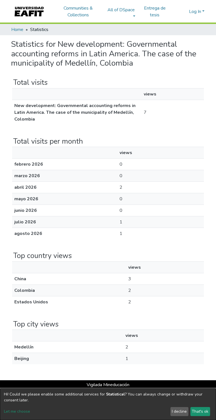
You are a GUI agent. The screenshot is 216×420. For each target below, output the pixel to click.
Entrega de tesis (155, 11)
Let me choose (17, 411)
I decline (179, 411)
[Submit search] (175, 11)
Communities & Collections (78, 11)
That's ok (200, 411)
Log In (195, 11)
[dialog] (108, 404)
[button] (183, 11)
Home (17, 29)
